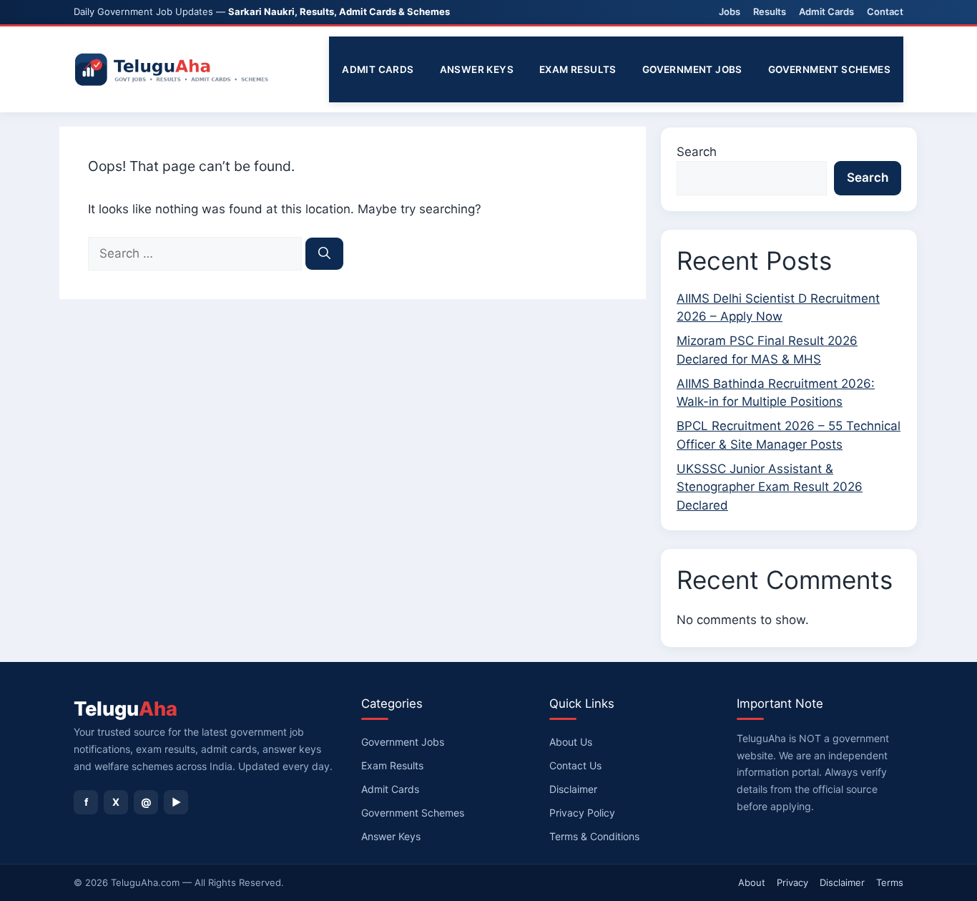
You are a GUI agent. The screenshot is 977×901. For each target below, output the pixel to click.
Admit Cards (826, 11)
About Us (570, 742)
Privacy (792, 882)
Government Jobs (692, 69)
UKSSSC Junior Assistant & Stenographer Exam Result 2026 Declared (770, 487)
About (751, 882)
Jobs (729, 11)
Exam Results (578, 69)
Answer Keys (477, 69)
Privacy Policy (582, 813)
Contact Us (575, 765)
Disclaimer (573, 789)
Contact (885, 11)
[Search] (324, 254)
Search (697, 152)
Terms (889, 882)
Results (769, 11)
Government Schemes (829, 69)
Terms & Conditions (594, 836)
